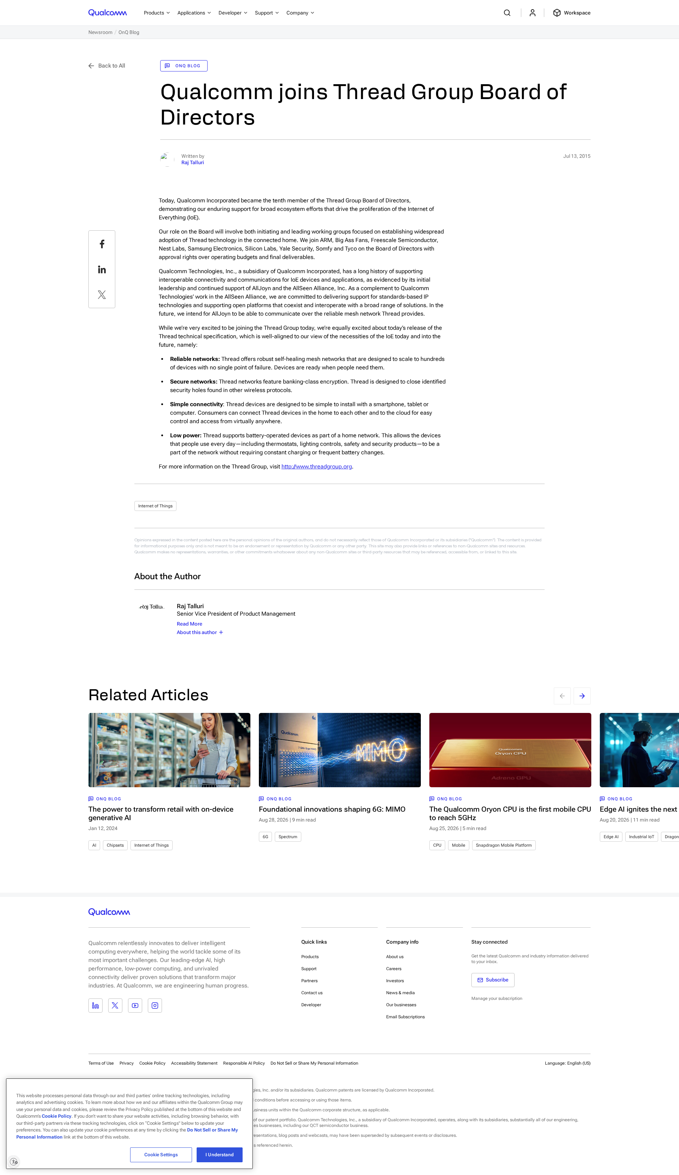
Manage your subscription (496, 998)
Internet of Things (155, 505)
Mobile (458, 845)
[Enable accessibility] (13, 1161)
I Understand (219, 1154)
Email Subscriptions (405, 1016)
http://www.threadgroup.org (317, 466)
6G (265, 836)
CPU (437, 845)
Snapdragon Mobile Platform (504, 845)
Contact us (312, 992)
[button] (314, 1063)
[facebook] (102, 244)
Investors (395, 980)
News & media (400, 992)
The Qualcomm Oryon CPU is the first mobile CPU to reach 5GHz (510, 813)
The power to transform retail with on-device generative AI (160, 813)
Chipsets (115, 845)
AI (94, 845)
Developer (311, 1004)
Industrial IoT (641, 836)
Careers (393, 968)
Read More (189, 624)
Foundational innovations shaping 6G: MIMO (332, 809)
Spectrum (288, 836)
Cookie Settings (161, 1154)
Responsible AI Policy (244, 1063)
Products (310, 956)
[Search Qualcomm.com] (508, 12)
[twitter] (102, 294)
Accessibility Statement (194, 1063)
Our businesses (401, 1004)
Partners (309, 980)
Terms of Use (101, 1063)
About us (395, 956)
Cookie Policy (152, 1063)
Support (309, 968)
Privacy (127, 1063)
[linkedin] (102, 269)
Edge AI (611, 836)
